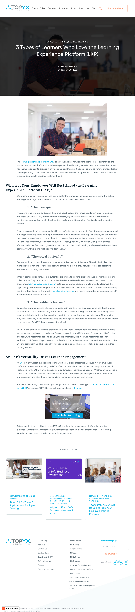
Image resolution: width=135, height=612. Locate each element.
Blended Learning (78, 42)
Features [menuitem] (52, 8)
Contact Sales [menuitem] (38, 8)
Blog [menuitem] (94, 8)
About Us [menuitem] (41, 545)
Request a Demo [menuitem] (116, 8)
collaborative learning (63, 291)
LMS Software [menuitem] (74, 557)
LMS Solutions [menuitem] (74, 573)
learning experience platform (42, 284)
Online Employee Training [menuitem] (79, 581)
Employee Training (57, 42)
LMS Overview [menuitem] (75, 561)
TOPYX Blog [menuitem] (42, 541)
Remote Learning (59, 504)
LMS (12, 496)
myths (13, 498)
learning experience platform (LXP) (37, 162)
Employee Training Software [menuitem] (80, 565)
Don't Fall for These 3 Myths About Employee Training (22, 505)
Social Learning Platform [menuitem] (79, 577)
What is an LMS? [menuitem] (75, 541)
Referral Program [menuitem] (44, 561)
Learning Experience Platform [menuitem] (81, 569)
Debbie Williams (69, 66)
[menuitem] (100, 8)
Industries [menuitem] (63, 8)
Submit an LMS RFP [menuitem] (45, 557)
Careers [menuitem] (41, 565)
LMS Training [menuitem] (74, 545)
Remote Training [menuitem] (75, 549)
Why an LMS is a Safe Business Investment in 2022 (62, 510)
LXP (21, 363)
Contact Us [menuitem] (42, 549)
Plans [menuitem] (73, 8)
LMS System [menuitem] (74, 553)
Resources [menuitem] (84, 8)
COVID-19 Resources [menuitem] (46, 569)
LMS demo (76, 388)
